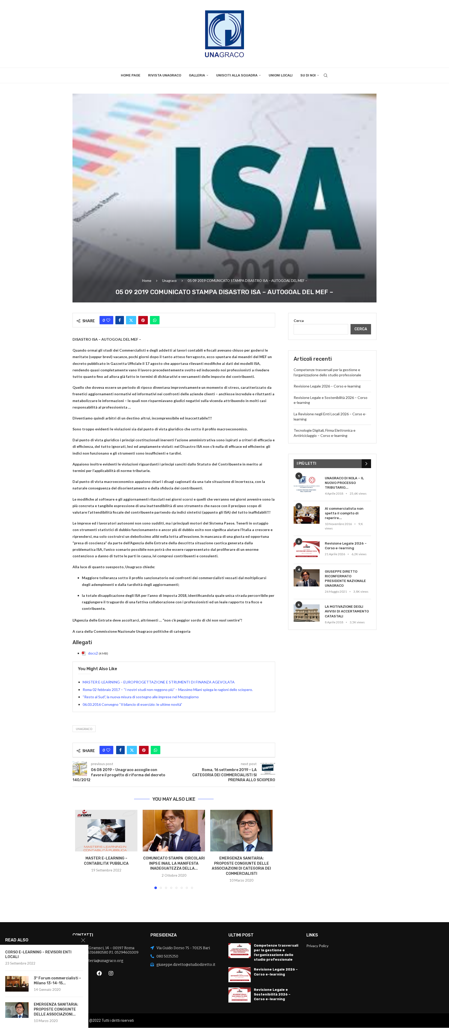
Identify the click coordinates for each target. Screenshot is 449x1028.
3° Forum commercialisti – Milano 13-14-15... (57, 980)
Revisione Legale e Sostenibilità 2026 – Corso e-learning (272, 994)
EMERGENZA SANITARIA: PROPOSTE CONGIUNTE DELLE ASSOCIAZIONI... (56, 1009)
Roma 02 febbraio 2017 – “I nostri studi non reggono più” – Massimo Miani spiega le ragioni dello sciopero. (168, 689)
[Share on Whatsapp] (155, 320)
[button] (82, 849)
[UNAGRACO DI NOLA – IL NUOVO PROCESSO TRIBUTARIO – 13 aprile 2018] (307, 484)
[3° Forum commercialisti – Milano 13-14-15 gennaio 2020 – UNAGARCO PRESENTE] (17, 984)
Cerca (299, 320)
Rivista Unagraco (164, 75)
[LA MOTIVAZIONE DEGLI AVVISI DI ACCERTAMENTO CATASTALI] (307, 613)
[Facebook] (99, 973)
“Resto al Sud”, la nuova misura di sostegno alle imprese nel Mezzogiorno (141, 697)
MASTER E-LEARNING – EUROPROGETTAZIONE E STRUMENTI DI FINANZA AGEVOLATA (159, 682)
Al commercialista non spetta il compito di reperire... (344, 513)
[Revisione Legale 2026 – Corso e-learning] (307, 550)
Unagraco (169, 281)
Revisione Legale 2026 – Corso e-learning (327, 386)
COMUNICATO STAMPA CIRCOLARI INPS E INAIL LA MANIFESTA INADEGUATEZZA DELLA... (174, 863)
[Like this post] (108, 320)
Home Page (130, 75)
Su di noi (308, 75)
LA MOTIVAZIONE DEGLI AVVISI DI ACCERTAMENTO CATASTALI (347, 611)
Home (146, 281)
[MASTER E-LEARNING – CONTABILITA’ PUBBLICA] (106, 830)
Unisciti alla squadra (236, 75)
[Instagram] (111, 973)
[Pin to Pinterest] (143, 320)
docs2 (93, 653)
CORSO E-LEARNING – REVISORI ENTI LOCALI (38, 954)
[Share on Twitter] (131, 320)
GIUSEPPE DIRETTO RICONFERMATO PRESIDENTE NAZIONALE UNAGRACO (345, 579)
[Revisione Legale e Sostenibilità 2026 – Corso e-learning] (239, 995)
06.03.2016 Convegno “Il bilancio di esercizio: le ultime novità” (132, 704)
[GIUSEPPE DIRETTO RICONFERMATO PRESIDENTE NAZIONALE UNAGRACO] (307, 578)
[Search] (325, 75)
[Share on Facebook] (119, 320)
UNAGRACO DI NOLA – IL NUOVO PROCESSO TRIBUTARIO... (344, 482)
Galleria (197, 75)
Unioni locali (281, 75)
